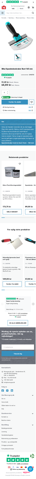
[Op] (7, 91)
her (9, 360)
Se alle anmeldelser (17, 323)
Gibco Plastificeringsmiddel (12, 185)
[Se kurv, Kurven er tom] (33, 7)
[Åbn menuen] (2, 12)
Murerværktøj (20, 18)
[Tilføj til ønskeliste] (31, 102)
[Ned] (7, 93)
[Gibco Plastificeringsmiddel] (12, 171)
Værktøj (11, 18)
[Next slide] (34, 2)
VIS (30, 107)
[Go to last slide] (2, 2)
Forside (4, 18)
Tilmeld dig (18, 354)
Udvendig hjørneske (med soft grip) (11, 258)
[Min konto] (29, 7)
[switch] (17, 8)
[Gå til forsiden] (5, 7)
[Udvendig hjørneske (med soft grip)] (12, 243)
